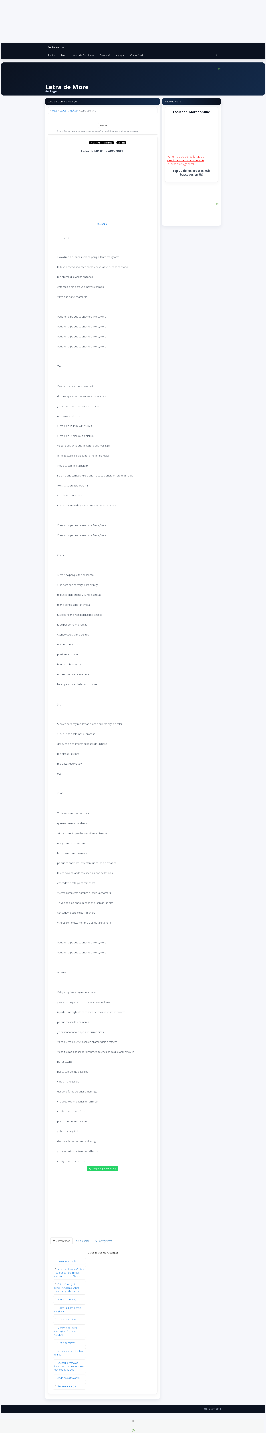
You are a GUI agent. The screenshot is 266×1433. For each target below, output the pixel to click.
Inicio (54, 110)
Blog (63, 55)
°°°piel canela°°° (66, 1343)
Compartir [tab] (83, 1241)
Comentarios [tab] (62, 1241)
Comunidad (136, 55)
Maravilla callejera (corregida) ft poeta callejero (65, 1331)
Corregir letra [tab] (104, 1241)
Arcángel (73, 110)
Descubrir (105, 55)
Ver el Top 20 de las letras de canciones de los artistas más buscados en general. (185, 160)
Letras (63, 110)
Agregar (120, 55)
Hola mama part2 (67, 1261)
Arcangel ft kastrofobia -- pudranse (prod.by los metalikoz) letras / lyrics (69, 1273)
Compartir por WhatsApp (103, 1168)
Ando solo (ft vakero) (68, 1378)
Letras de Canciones (83, 55)
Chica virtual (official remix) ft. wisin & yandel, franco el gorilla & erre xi (67, 1288)
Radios (52, 55)
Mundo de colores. (67, 1319)
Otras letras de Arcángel (102, 1252)
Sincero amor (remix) (68, 1386)
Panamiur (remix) (66, 1299)
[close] (133, 1421)
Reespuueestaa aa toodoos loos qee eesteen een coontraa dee (69, 1366)
